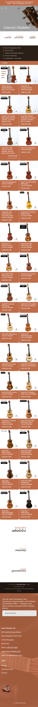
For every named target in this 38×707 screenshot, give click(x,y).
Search (4, 665)
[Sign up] (34, 613)
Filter (5, 63)
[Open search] (6, 8)
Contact (4, 673)
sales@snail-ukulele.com (11, 651)
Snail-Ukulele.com (21, 703)
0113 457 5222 (12, 647)
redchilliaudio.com (19, 586)
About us (19, 590)
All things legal (7, 669)
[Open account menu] (32, 8)
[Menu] (2, 8)
